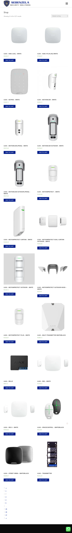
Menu (66, 3)
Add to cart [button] (9, 60)
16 (6, 512)
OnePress (35, 528)
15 (6, 509)
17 (6, 515)
